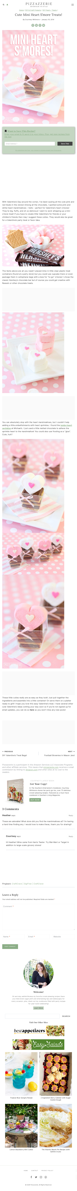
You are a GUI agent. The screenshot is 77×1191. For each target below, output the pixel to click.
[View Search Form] (3, 4)
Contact (34, 1170)
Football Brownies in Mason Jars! (59, 754)
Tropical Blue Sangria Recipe (21, 1098)
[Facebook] (31, 1177)
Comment (8, 906)
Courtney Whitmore (32, 19)
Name (6, 937)
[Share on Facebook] (32, 25)
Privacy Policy (47, 1170)
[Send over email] (43, 25)
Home (26, 1170)
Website (57, 937)
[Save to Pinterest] (40, 25)
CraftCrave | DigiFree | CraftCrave (28, 884)
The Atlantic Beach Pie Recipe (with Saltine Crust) (56, 1151)
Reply (71, 815)
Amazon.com (32, 770)
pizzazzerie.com (50, 767)
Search (66, 1016)
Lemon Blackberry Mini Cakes (21, 1150)
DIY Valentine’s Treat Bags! (14, 754)
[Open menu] (72, 5)
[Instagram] (40, 1177)
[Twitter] (36, 1177)
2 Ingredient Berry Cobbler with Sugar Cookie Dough (56, 1099)
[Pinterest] (45, 1177)
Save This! (65, 144)
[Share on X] (36, 25)
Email (31, 937)
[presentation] (21, 1074)
